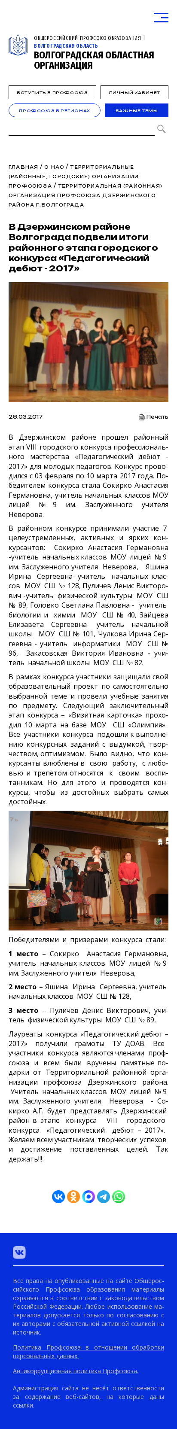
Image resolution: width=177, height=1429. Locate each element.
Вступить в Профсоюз (52, 92)
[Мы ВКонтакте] (19, 1252)
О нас (54, 167)
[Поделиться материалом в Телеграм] (103, 1196)
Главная (23, 167)
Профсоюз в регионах (54, 110)
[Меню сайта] (161, 18)
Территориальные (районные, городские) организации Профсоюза (74, 176)
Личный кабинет (134, 92)
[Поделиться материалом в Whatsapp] (118, 1196)
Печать (157, 417)
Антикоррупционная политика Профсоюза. (75, 1371)
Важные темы (137, 110)
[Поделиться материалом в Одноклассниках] (73, 1196)
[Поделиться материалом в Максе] (88, 1196)
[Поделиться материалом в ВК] (58, 1196)
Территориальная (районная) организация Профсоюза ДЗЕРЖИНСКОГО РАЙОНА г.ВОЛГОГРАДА (85, 195)
